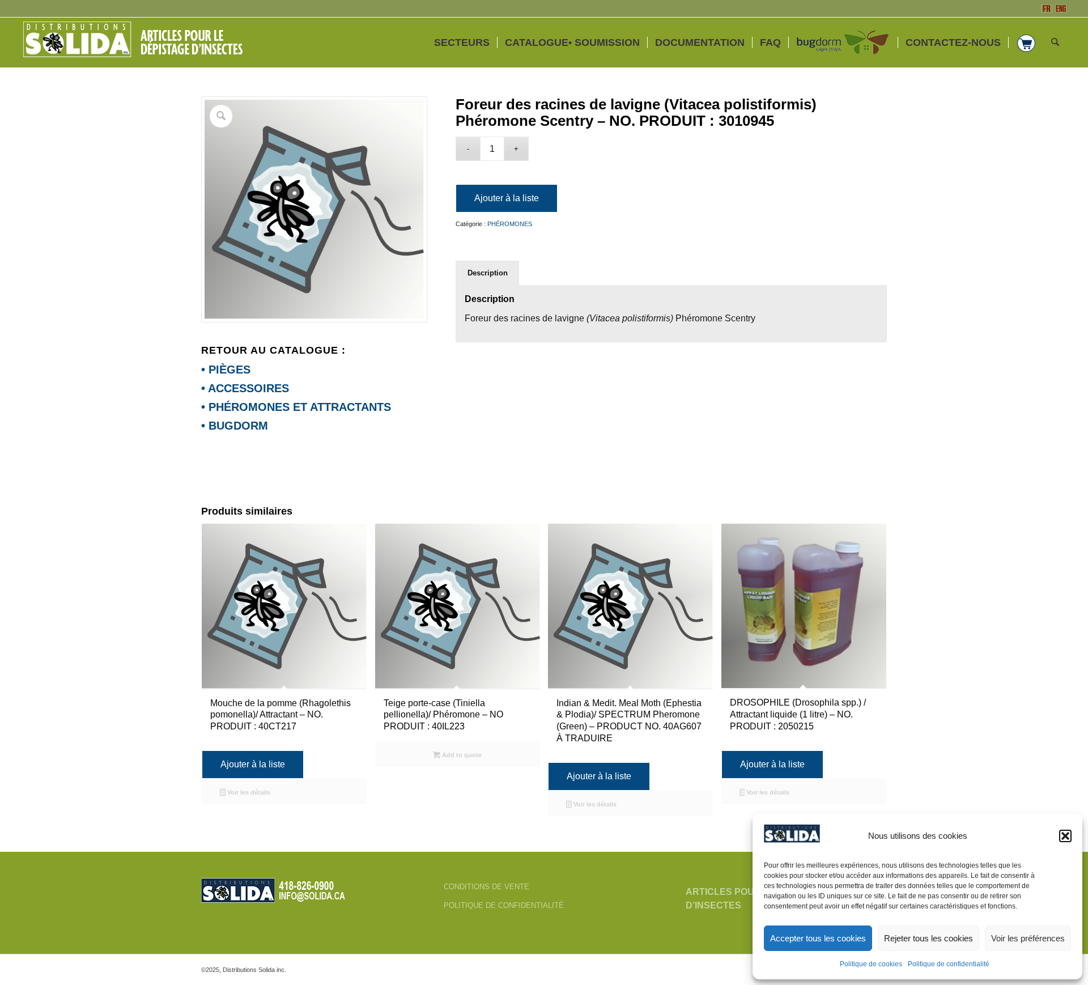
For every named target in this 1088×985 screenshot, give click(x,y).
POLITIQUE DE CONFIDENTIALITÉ (504, 905)
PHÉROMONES (509, 223)
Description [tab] (488, 273)
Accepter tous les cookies (818, 938)
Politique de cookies (871, 964)
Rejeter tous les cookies (928, 938)
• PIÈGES (225, 369)
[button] (1065, 836)
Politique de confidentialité (948, 964)
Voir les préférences (1028, 938)
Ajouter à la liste (506, 198)
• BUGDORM (234, 425)
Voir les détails (248, 792)
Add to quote (461, 755)
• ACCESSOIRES (245, 388)
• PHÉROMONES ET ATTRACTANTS (296, 407)
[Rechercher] (1055, 42)
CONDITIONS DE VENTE (486, 886)
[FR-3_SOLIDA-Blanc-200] (138, 42)
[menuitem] (462, 42)
